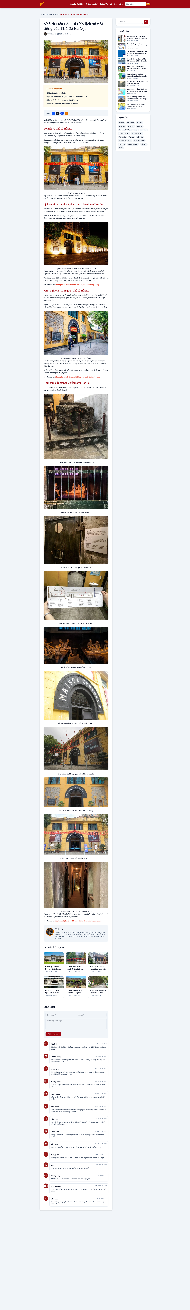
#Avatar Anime (133, 144)
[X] (57, 113)
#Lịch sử (131, 126)
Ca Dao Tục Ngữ (106, 4)
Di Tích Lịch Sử (91, 4)
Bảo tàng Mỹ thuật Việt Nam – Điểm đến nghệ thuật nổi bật (78, 921)
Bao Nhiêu (118, 4)
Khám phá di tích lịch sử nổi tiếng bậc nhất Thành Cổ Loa (77, 377)
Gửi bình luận (53, 1034)
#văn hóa (122, 126)
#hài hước (130, 123)
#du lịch (143, 144)
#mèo (121, 148)
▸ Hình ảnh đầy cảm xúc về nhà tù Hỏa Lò (62, 104)
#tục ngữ (122, 144)
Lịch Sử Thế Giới (76, 4)
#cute (136, 130)
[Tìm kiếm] (148, 4)
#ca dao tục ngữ (124, 133)
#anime (144, 130)
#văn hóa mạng (139, 141)
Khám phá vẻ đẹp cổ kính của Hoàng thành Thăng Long (77, 285)
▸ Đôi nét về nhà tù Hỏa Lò (56, 93)
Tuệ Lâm (59, 929)
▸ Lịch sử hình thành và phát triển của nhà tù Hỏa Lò (66, 97)
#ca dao (131, 137)
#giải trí (139, 126)
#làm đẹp (140, 137)
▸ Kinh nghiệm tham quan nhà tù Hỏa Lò (62, 100)
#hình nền (122, 137)
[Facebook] (53, 113)
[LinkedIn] (62, 113)
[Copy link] (66, 113)
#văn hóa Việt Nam (125, 130)
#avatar (139, 123)
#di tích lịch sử (137, 133)
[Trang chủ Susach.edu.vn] (42, 4)
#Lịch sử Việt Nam (125, 141)
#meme (121, 123)
